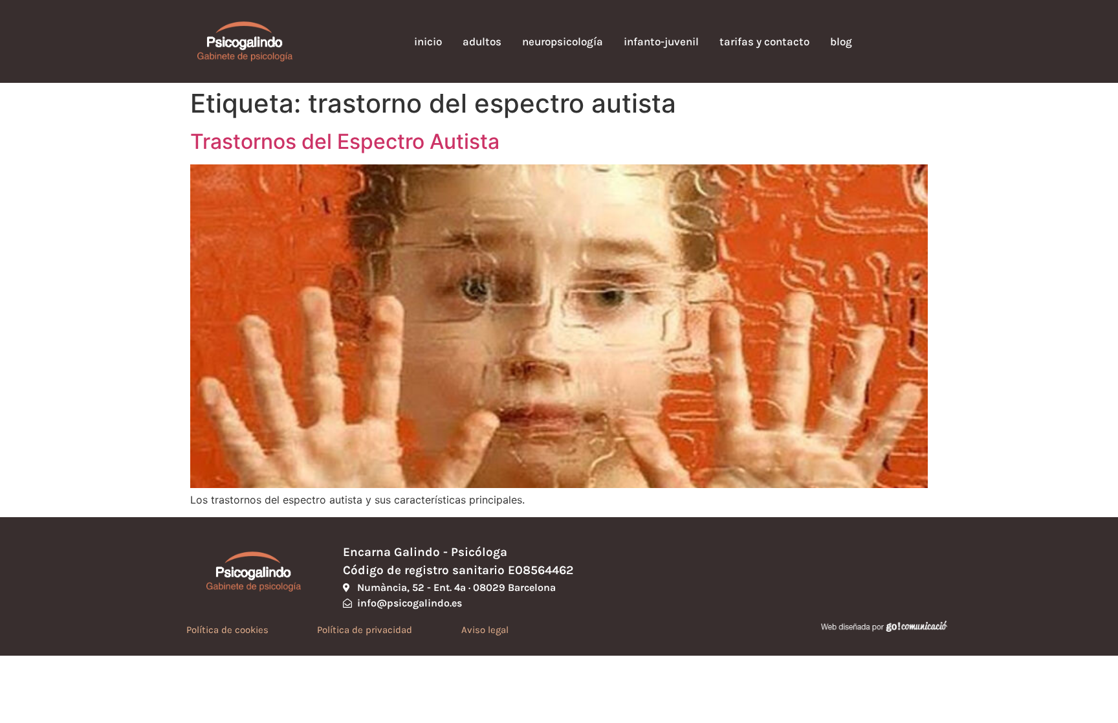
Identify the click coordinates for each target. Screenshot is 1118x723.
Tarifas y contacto (764, 41)
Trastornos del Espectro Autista (344, 141)
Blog (841, 41)
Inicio (428, 41)
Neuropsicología (562, 41)
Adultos (482, 41)
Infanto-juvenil (661, 41)
